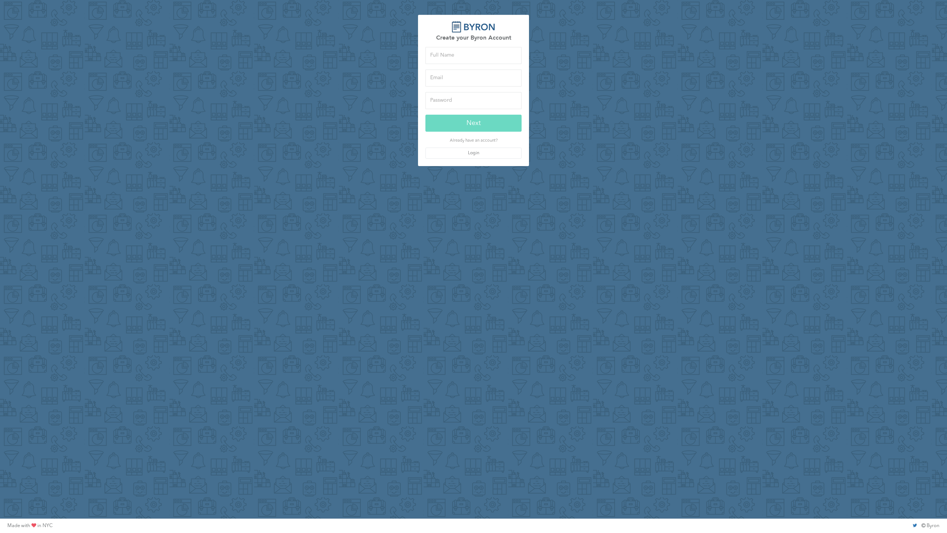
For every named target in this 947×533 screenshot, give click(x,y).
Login (473, 153)
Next (473, 123)
